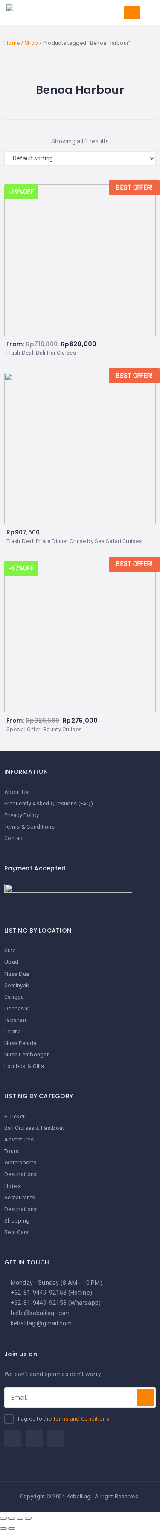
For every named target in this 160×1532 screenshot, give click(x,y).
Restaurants (19, 1197)
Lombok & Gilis (24, 1066)
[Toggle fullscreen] (20, 1518)
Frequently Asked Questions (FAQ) (48, 803)
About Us (16, 792)
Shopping (16, 1220)
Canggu (14, 997)
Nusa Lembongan (27, 1054)
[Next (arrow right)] (11, 1528)
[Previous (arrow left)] (3, 1528)
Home (12, 43)
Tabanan (15, 1020)
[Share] (11, 1518)
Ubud (11, 962)
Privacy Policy (21, 815)
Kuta (10, 950)
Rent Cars (16, 1232)
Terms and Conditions (81, 1418)
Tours (11, 1151)
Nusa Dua (16, 974)
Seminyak (16, 985)
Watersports (20, 1162)
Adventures (19, 1139)
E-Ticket (14, 1116)
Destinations (20, 1174)
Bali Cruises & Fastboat (34, 1128)
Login (132, 12)
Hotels (12, 1186)
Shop (31, 43)
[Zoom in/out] (28, 1518)
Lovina (12, 1031)
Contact (14, 838)
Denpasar (16, 1008)
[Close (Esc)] (3, 1518)
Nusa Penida (20, 1043)
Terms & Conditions (29, 826)
